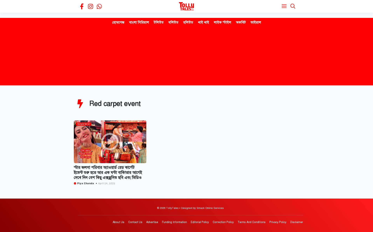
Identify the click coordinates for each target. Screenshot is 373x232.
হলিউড (188, 22)
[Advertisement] (186, 56)
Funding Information (174, 222)
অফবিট (241, 22)
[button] (292, 6)
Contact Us (135, 222)
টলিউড (159, 22)
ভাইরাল (256, 22)
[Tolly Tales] (186, 6)
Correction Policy (223, 222)
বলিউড (173, 22)
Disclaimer (296, 222)
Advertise (152, 222)
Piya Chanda (85, 183)
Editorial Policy (200, 222)
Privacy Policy (277, 222)
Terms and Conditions (252, 222)
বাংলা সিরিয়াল (139, 22)
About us (118, 222)
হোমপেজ (118, 22)
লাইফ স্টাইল (222, 22)
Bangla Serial (83, 124)
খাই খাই (203, 22)
